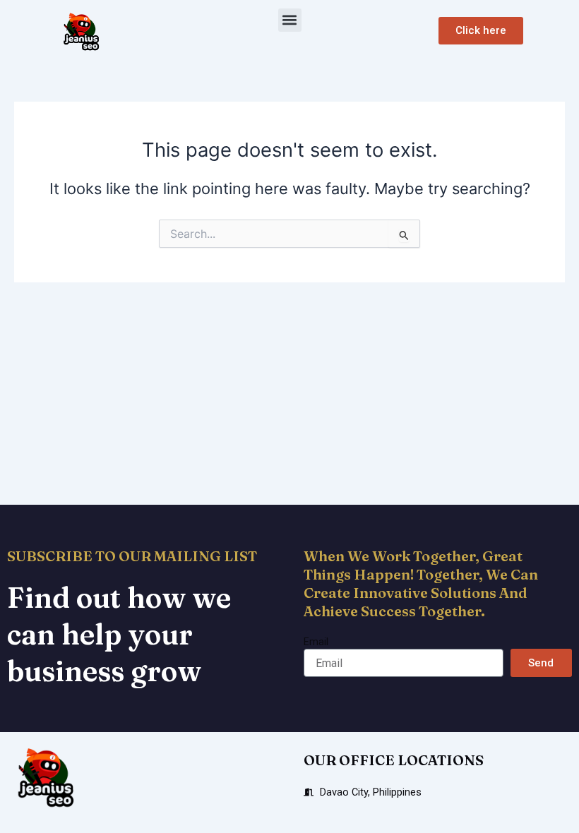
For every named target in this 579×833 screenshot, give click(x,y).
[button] (290, 20)
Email (316, 641)
